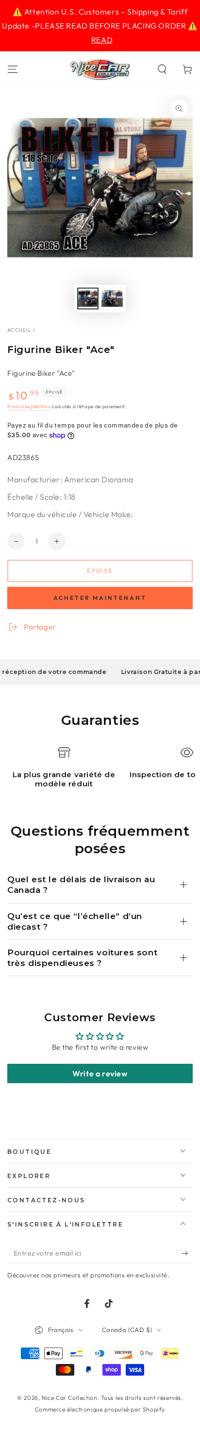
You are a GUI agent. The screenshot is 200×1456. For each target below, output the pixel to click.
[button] (162, 69)
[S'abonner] (187, 1253)
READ (102, 40)
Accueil (19, 330)
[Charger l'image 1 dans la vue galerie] (88, 298)
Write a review (99, 1073)
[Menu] (12, 69)
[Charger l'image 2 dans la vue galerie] (112, 298)
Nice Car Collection (69, 1397)
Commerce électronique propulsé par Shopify (100, 1409)
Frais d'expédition (29, 406)
